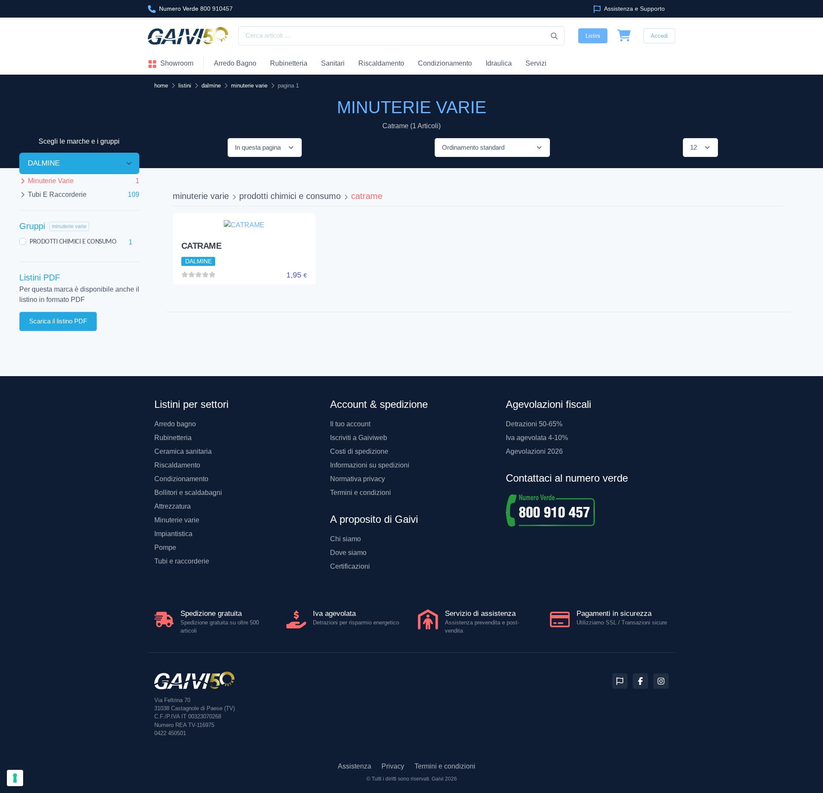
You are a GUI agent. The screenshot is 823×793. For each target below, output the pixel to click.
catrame (366, 196)
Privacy (392, 766)
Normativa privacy (357, 478)
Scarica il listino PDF (58, 321)
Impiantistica (173, 533)
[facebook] (640, 681)
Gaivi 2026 (444, 779)
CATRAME (201, 245)
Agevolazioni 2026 (534, 451)
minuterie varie (201, 196)
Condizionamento (181, 478)
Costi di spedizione (359, 451)
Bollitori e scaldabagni (188, 492)
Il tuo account (350, 424)
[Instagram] (661, 681)
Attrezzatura (172, 506)
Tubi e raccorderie (181, 561)
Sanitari (333, 63)
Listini (593, 36)
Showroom (176, 63)
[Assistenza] (620, 681)
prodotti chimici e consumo (290, 196)
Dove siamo (348, 552)
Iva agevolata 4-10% (537, 437)
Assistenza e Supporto (634, 8)
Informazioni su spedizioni (369, 465)
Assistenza (354, 766)
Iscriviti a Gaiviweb (358, 437)
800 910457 (196, 8)
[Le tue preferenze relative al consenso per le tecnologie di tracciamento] (15, 778)
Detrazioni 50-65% (534, 424)
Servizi (536, 63)
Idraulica (499, 63)
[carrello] (624, 36)
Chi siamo (345, 539)
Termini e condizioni (360, 492)
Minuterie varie (176, 520)
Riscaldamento (381, 63)
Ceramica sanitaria (183, 451)
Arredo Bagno (235, 63)
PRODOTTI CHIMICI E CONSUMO (73, 241)
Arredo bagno (175, 424)
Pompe (165, 547)
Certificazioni (350, 566)
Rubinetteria (288, 63)
